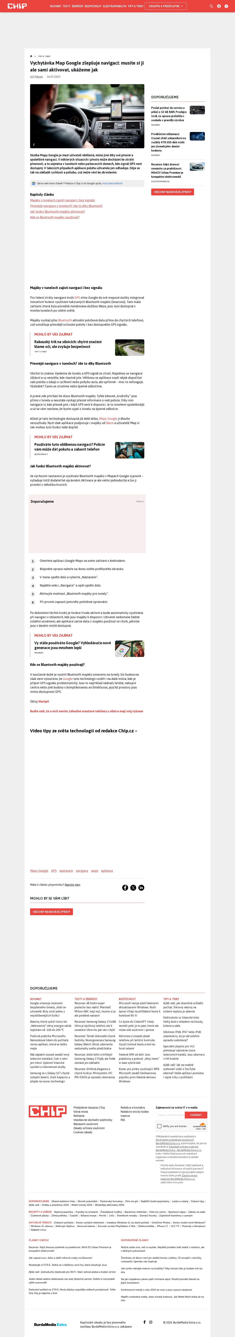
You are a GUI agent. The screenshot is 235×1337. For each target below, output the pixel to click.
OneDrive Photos (161, 1222)
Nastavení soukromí (85, 1124)
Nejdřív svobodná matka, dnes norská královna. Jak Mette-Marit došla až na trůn (162, 1298)
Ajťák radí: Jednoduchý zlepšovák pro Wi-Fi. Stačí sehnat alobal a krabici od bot (72, 1272)
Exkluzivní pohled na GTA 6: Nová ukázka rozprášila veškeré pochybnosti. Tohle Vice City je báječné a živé (72, 1291)
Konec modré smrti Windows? (189, 1222)
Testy (66, 6)
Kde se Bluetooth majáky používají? (54, 217)
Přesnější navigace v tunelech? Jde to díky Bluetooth (66, 206)
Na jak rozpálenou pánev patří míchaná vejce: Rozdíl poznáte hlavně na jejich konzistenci (160, 1281)
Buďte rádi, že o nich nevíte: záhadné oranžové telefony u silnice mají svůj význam (86, 711)
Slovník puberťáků (87, 1201)
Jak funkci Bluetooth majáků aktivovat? (57, 211)
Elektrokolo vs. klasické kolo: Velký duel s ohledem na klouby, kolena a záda (183, 1021)
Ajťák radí (34, 1204)
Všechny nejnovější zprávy (51, 911)
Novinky (55, 6)
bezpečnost (127, 999)
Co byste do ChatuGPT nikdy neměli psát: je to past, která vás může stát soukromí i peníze (139, 1025)
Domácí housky (148, 1215)
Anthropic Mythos (65, 1226)
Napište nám (72, 884)
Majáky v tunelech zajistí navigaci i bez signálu (62, 200)
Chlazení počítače (63, 1222)
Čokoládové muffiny (111, 1212)
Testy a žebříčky (85, 999)
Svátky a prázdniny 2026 (55, 1204)
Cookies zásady (82, 1132)
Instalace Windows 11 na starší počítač (128, 1222)
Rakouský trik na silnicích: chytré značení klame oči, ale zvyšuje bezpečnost (68, 344)
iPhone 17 (162, 1226)
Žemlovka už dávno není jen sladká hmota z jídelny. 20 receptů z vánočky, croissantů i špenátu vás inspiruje (161, 1259)
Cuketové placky (40, 1215)
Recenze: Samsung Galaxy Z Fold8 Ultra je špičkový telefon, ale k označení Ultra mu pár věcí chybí (95, 1025)
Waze (110, 423)
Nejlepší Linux (38, 1229)
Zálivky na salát (196, 1212)
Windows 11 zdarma (42, 1226)
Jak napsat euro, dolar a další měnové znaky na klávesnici (60, 1257)
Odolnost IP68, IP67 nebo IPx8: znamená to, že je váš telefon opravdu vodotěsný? (182, 1036)
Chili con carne (157, 1212)
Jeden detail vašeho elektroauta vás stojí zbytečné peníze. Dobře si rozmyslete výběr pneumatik (72, 1281)
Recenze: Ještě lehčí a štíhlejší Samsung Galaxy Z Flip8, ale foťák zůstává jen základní (94, 1058)
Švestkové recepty (127, 1215)
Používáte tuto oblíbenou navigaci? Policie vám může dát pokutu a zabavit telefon (69, 446)
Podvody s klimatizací (193, 1226)
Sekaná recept (88, 1215)
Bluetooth (65, 320)
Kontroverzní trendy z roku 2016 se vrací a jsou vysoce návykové (156, 1289)
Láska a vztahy (180, 1201)
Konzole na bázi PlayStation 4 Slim (117, 1226)
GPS (77, 297)
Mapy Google (108, 418)
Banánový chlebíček (136, 1212)
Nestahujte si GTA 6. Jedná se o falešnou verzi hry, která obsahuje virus (68, 1264)
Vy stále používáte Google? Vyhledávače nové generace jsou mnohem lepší (72, 645)
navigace (82, 871)
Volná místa (80, 1111)
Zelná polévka (59, 1215)
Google (68, 679)
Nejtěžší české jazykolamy (155, 1201)
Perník (102, 1215)
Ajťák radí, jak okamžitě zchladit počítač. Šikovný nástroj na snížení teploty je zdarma (183, 1007)
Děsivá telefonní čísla (63, 1201)
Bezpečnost (93, 6)
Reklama (78, 1115)
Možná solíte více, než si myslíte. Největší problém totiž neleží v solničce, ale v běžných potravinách (162, 1249)
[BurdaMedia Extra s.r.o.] (48, 1111)
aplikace (107, 871)
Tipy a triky (135, 6)
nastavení (66, 871)
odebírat (196, 1115)
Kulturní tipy (197, 1201)
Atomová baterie (86, 1226)
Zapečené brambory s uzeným (176, 1215)
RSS (123, 1119)
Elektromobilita (114, 6)
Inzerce (125, 1115)
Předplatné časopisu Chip (89, 1107)
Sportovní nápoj (176, 1212)
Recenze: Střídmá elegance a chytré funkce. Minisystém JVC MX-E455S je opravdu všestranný (94, 1073)
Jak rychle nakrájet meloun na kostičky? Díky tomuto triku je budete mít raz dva (161, 1270)
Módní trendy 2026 (82, 1204)
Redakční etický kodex (135, 1111)
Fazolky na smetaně (87, 1212)
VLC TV (175, 1226)
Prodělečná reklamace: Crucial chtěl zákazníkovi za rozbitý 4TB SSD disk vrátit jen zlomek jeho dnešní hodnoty (168, 142)
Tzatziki (74, 1215)
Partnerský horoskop (111, 1201)
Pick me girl (131, 1201)
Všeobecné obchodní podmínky (92, 1119)
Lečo (111, 1215)
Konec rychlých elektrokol (90, 1222)
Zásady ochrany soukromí (89, 1128)
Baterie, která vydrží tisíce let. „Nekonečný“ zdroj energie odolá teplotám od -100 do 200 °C (50, 1025)
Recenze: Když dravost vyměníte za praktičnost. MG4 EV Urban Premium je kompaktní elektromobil (167, 170)
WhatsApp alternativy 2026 (109, 1204)
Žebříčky (77, 6)
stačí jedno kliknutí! (112, 183)
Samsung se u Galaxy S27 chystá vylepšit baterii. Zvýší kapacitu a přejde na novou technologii (50, 1077)
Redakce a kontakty (133, 1107)
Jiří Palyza (36, 76)
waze (94, 871)
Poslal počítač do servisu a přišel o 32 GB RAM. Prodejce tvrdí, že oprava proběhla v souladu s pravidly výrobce (169, 114)
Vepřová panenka (63, 1212)
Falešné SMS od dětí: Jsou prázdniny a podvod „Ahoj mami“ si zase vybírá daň (139, 1058)
